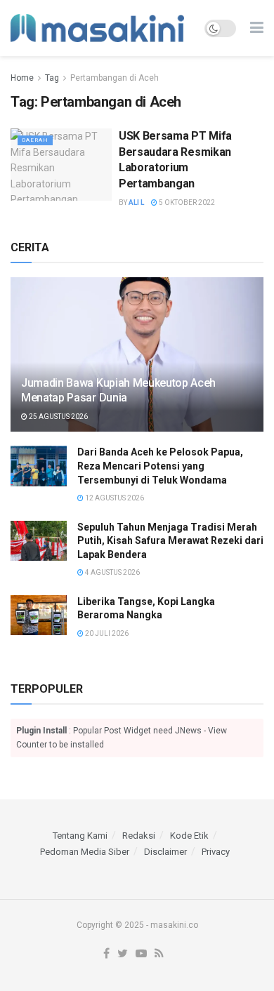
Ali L (136, 202)
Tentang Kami (80, 835)
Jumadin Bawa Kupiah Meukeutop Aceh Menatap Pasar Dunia (118, 390)
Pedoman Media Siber (84, 851)
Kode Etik (189, 835)
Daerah (35, 140)
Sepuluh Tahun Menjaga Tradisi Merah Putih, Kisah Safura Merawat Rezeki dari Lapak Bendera (170, 540)
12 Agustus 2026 (114, 498)
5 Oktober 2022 (186, 202)
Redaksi (138, 835)
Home (22, 78)
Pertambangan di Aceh (114, 78)
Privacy (216, 851)
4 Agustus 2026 (112, 572)
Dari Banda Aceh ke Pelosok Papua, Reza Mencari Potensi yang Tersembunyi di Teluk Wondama (160, 465)
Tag (52, 78)
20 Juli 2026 (106, 633)
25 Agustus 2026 (57, 416)
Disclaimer (165, 851)
